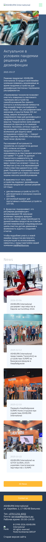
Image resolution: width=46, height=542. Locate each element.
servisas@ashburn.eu (22, 516)
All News (23, 484)
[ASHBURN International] (17, 5)
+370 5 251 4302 (17, 513)
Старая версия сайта (15, 536)
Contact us (23, 498)
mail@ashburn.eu (21, 245)
